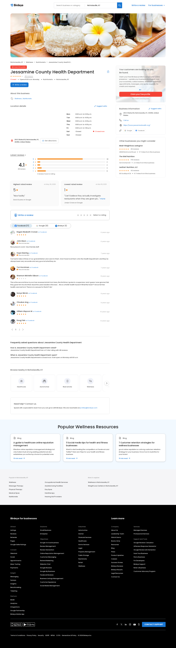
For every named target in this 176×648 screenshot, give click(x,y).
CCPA (58, 635)
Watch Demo (116, 537)
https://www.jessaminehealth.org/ (136, 125)
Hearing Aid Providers (53, 496)
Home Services (83, 545)
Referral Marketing (46, 561)
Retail (80, 562)
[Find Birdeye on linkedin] (126, 624)
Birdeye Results (117, 570)
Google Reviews (46, 568)
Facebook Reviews (47, 575)
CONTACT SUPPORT (154, 624)
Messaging (14, 577)
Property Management (86, 552)
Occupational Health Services (56, 482)
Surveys (13, 580)
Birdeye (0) (62, 226)
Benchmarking (15, 587)
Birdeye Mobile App (17, 614)
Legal (80, 548)
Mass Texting (15, 564)
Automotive (82, 530)
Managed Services (140, 530)
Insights (13, 584)
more (102, 198)
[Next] (107, 383)
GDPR (47, 635)
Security (41, 635)
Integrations (15, 607)
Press (113, 552)
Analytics (13, 603)
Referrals (13, 537)
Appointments (15, 561)
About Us (114, 530)
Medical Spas (14, 493)
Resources (115, 545)
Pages (12, 541)
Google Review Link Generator (145, 550)
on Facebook (42, 232)
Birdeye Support (139, 564)
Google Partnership (17, 611)
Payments (14, 568)
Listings (13, 530)
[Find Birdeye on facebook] (117, 624)
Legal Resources (117, 573)
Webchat (13, 553)
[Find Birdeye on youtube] (134, 624)
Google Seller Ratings (18, 545)
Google (129, 130)
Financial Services (84, 537)
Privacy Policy (31, 635)
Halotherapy (49, 493)
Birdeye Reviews (117, 566)
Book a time (115, 541)
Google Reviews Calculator (143, 543)
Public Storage (83, 555)
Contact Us (115, 577)
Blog (112, 548)
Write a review (138, 5)
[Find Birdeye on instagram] (130, 624)
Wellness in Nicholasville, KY (98, 482)
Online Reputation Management (52, 553)
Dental (80, 534)
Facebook (141, 130)
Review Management (48, 546)
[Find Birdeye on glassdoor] (139, 624)
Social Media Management (50, 586)
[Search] (119, 5)
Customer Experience (48, 582)
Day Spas (48, 489)
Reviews (13, 534)
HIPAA (53, 635)
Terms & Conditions (17, 635)
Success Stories (117, 562)
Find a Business (139, 557)
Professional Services (141, 534)
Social (12, 557)
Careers (114, 559)
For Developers (139, 561)
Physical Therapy (15, 489)
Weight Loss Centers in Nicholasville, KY (103, 486)
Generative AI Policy (69, 635)
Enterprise (44, 534)
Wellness (29, 62)
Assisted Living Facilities (54, 486)
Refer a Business (140, 568)
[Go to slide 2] (141, 89)
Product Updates (117, 555)
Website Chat (45, 564)
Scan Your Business (141, 553)
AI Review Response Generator (145, 546)
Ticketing (13, 591)
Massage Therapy (16, 486)
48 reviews (29, 76)
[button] (23, 329)
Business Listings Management (51, 578)
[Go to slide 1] (139, 89)
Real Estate (82, 559)
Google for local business (49, 543)
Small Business (45, 530)
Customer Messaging (48, 557)
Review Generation (47, 550)
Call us (126, 120)
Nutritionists (41, 62)
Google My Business (47, 571)
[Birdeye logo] (17, 5)
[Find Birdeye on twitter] (121, 624)
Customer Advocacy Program (144, 571)
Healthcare (82, 541)
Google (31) (43, 226)
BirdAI (12, 600)
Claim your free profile (140, 94)
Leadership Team (117, 534)
